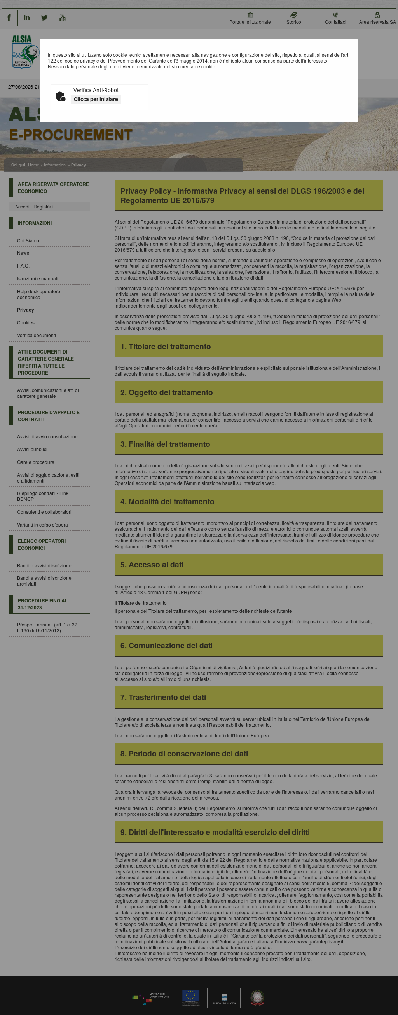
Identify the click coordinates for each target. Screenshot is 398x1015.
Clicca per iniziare (96, 99)
